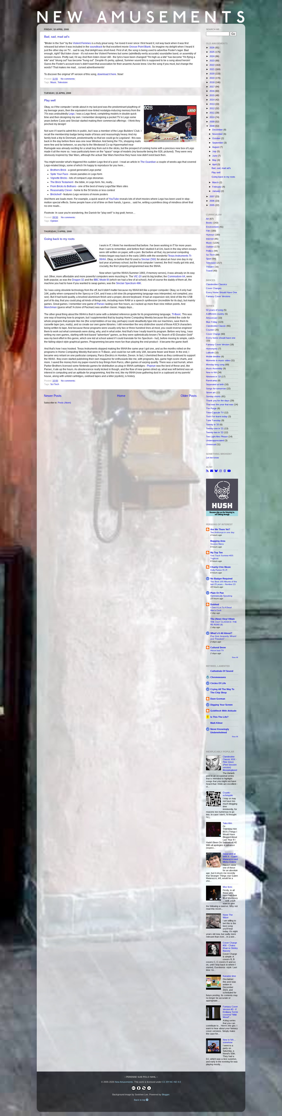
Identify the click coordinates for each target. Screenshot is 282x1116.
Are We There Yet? (220, 529)
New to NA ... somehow (229, 1041)
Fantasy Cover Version (217, 344)
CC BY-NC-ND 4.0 (171, 1082)
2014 (212, 99)
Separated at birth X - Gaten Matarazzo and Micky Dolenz (230, 858)
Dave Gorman (217, 698)
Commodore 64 (176, 276)
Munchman (50, 307)
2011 (212, 112)
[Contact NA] (211, 470)
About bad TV (217, 650)
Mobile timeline (213, 356)
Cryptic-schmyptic (228, 794)
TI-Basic (176, 314)
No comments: (68, 79)
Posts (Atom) (64, 402)
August (216, 147)
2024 (212, 56)
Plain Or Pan (217, 593)
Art (207, 219)
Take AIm (227, 823)
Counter (210, 330)
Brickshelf (55, 194)
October (216, 138)
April (214, 164)
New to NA (211, 372)
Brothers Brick (58, 170)
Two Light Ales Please (217, 436)
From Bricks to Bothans (63, 186)
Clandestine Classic (216, 326)
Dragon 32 (78, 279)
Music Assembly (214, 368)
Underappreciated (215, 440)
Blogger (165, 1094)
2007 (212, 196)
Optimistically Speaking (221, 596)
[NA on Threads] (224, 470)
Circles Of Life (218, 683)
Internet (210, 239)
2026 (212, 47)
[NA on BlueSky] (216, 470)
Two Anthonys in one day (222, 532)
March (215, 182)
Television (63, 82)
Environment (212, 227)
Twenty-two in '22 (214, 432)
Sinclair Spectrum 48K (128, 283)
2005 (212, 205)
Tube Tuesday (213, 420)
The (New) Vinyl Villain (222, 619)
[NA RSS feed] (207, 470)
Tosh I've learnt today (216, 416)
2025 (212, 52)
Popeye (151, 365)
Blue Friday (211, 322)
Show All (235, 657)
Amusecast (211, 318)
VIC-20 (138, 276)
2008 (212, 126)
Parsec (101, 304)
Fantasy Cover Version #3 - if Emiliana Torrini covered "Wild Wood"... (230, 1012)
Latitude (210, 352)
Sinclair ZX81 (148, 259)
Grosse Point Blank (140, 46)
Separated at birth (215, 384)
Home (121, 395)
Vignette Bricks (58, 178)
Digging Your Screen (221, 704)
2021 (212, 69)
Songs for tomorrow (216, 388)
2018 (212, 82)
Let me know (212, 457)
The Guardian (148, 161)
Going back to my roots (59, 238)
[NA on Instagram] (220, 470)
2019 (212, 78)
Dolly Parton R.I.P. (219, 570)
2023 (212, 60)
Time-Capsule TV (215, 412)
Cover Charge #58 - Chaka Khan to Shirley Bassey (230, 946)
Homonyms (212, 348)
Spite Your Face (59, 174)
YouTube (114, 198)
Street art (210, 392)
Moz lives (227, 887)
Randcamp (211, 380)
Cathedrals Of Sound (221, 671)
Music (53, 82)
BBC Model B (101, 279)
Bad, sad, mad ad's (56, 36)
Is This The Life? (219, 717)
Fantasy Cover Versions (218, 296)
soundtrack (96, 46)
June (215, 155)
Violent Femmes (82, 43)
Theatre (210, 267)
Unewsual (211, 444)
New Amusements (124, 1082)
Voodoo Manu (217, 544)
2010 (212, 117)
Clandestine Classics (216, 284)
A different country (215, 314)
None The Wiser (228, 916)
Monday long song (215, 364)
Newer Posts (53, 395)
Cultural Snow (218, 647)
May (214, 160)
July (214, 151)
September (218, 142)
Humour (210, 234)
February (217, 186)
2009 (212, 121)
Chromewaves (218, 677)
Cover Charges (214, 288)
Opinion (54, 221)
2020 (212, 73)
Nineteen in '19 (213, 376)
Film (208, 231)
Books (209, 222)
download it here (106, 74)
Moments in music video (218, 360)
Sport (208, 258)
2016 (212, 91)
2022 (212, 65)
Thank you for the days (217, 400)
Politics (209, 251)
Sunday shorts (213, 396)
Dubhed (214, 604)
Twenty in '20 (212, 424)
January (216, 191)
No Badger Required (221, 578)
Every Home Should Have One (221, 292)
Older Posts (189, 395)
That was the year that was (219, 404)
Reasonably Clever (61, 190)
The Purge (211, 408)
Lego (72, 113)
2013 (212, 104)
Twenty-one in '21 (215, 428)
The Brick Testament (61, 182)
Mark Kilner (216, 723)
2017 (212, 86)
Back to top (140, 1100)
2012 (212, 108)
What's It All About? (221, 633)
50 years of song (214, 310)
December (217, 129)
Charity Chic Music (220, 567)
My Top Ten (216, 552)
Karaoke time (229, 976)
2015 (212, 95)
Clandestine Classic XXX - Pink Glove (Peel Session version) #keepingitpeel (230, 763)
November (217, 134)
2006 (212, 201)
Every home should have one (220, 338)
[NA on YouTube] (229, 470)
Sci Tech (54, 384)
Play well (50, 100)
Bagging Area (217, 541)
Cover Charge (213, 334)
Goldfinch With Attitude (223, 710)
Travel (209, 270)
